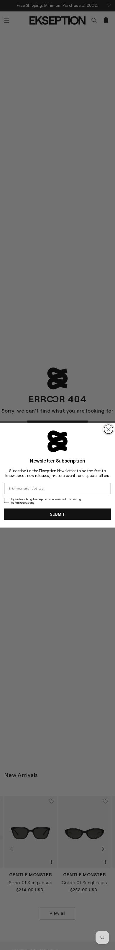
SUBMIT (57, 514)
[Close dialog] (108, 429)
